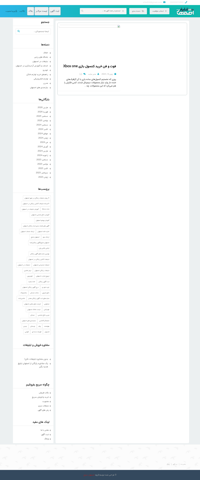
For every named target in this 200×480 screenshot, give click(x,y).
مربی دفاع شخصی (43, 315)
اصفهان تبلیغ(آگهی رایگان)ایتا (39, 242)
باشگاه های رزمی (41, 57)
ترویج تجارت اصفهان (42, 276)
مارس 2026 (43, 107)
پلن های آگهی (43, 410)
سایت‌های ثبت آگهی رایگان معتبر (38, 298)
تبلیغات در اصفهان (40, 61)
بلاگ (31, 11)
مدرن (45, 83)
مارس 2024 (43, 151)
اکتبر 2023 (43, 168)
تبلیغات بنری (43, 405)
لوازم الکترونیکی (41, 78)
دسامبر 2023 (42, 159)
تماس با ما (45, 430)
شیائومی (46, 304)
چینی (25, 326)
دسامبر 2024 (42, 125)
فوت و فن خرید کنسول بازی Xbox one (89, 66)
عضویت (45, 401)
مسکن (32, 315)
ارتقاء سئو (46, 237)
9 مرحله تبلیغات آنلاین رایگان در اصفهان (36, 203)
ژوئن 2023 (43, 177)
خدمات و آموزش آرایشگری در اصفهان (32, 65)
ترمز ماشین (27, 270)
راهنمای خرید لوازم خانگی (37, 74)
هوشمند (46, 326)
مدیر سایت (92, 74)
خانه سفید (31, 281)
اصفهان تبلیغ (35, 237)
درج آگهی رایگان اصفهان (30, 287)
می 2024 (44, 142)
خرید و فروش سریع (40, 397)
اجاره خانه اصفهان (43, 231)
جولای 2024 (43, 133)
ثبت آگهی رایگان (44, 281)
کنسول (47, 332)
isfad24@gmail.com (152, 2)
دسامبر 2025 (42, 116)
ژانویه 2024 (42, 155)
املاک (45, 52)
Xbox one (45, 209)
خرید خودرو (45, 287)
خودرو (45, 70)
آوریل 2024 (43, 146)
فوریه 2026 (43, 112)
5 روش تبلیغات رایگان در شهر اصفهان (36, 198)
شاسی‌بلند (21, 298)
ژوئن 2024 (43, 138)
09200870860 (177, 2)
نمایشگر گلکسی (44, 320)
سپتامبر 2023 (42, 172)
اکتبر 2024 (43, 129)
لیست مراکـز (41, 11)
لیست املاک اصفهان (33, 309)
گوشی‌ (27, 332)
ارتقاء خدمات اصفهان (27, 231)
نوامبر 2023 (42, 164)
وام (40, 326)
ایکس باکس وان (44, 248)
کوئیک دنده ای (36, 332)
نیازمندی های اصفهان (39, 87)
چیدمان (32, 326)
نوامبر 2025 (42, 120)
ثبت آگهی (54, 11)
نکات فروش (44, 392)
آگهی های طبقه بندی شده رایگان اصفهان (36, 226)
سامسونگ (23, 293)
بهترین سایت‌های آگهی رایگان (39, 254)
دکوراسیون (45, 293)
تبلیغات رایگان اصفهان (42, 270)
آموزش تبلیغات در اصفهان (30, 209)
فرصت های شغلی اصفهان (32, 304)
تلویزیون (30, 276)
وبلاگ (46, 438)
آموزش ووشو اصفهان (42, 220)
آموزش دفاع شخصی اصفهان (40, 215)
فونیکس (46, 309)
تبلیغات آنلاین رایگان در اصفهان (38, 259)
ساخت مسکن (34, 293)
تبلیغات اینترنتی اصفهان (41, 265)
